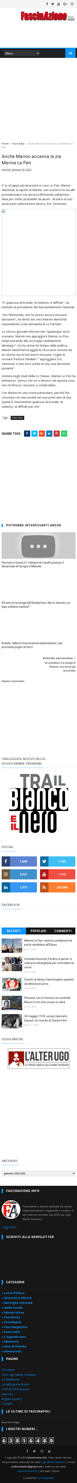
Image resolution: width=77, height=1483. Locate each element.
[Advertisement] (38, 99)
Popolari (38, 931)
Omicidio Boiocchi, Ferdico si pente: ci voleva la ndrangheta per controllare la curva (49, 963)
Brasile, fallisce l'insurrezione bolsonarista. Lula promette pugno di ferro (32, 645)
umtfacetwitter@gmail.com (27, 1466)
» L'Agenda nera (14, 1337)
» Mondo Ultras (13, 1312)
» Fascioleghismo (14, 1327)
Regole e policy (12, 1399)
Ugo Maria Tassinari (53, 1462)
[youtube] (58, 4)
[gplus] (65, 4)
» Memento (10, 1341)
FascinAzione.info (36, 1457)
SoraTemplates (45, 1478)
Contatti (7, 1404)
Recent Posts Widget (11, 1422)
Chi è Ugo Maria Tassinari (19, 1375)
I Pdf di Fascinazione (15, 1389)
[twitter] (52, 4)
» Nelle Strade (12, 1308)
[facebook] (47, 4)
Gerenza (7, 1394)
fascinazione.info (27, 1471)
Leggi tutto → (11, 1227)
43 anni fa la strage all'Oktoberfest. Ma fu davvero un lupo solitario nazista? (36, 604)
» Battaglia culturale (17, 1303)
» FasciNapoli (11, 1322)
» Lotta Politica (13, 1293)
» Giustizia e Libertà (16, 1298)
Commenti (63, 931)
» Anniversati (11, 1351)
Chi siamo (8, 1370)
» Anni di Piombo (14, 1346)
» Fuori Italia (11, 1332)
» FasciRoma (11, 1317)
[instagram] (72, 4)
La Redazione (11, 1379)
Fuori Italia (18, 143)
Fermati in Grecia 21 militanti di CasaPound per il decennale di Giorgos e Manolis (33, 564)
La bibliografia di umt (16, 1384)
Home (5, 143)
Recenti (14, 931)
